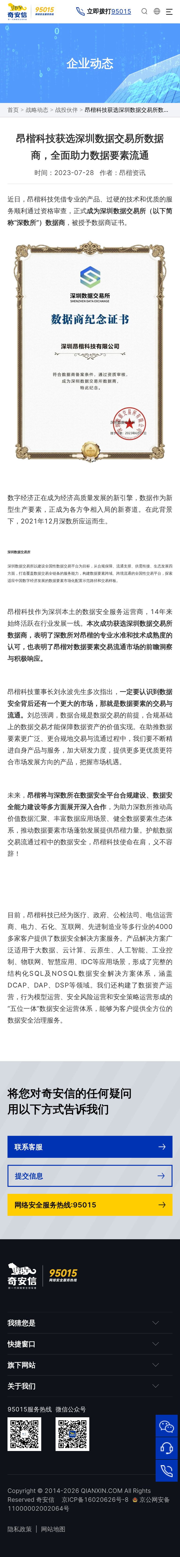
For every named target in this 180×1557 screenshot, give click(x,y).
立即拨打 (109, 11)
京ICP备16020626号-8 (95, 1499)
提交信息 (29, 1176)
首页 (13, 110)
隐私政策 (20, 1529)
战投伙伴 (66, 110)
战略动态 (37, 110)
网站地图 (53, 1529)
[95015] (167, 1471)
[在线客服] (167, 1448)
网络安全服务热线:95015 (55, 1205)
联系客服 (29, 1147)
